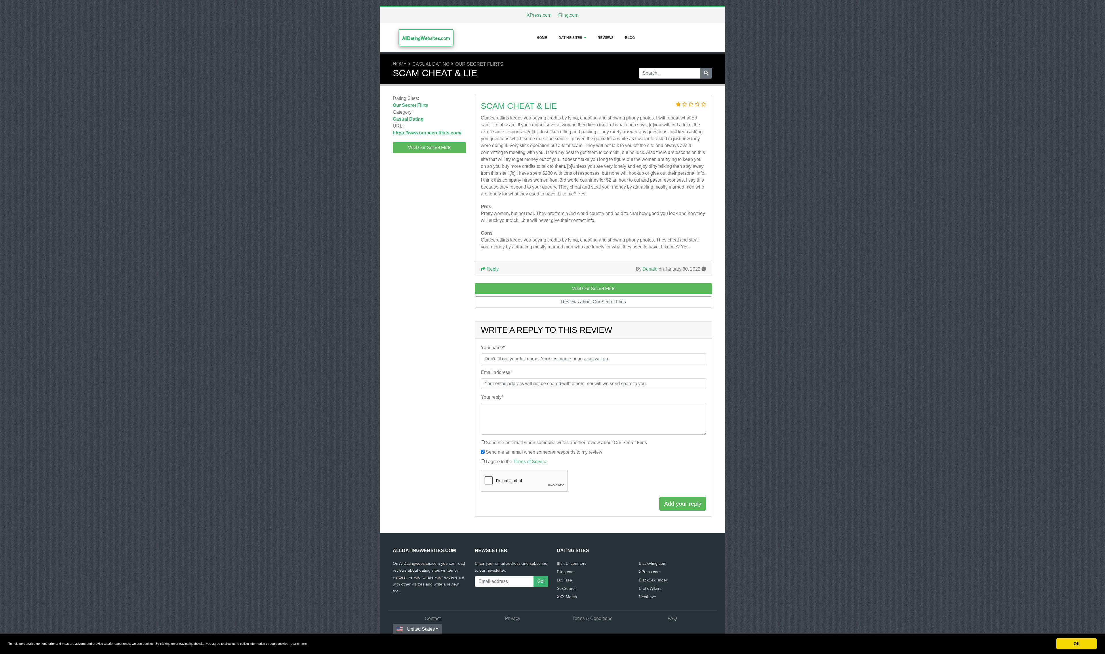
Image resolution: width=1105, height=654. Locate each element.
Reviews (606, 38)
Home (542, 38)
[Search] (706, 73)
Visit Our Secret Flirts (429, 147)
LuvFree (564, 580)
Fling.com (568, 15)
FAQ (672, 618)
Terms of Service (530, 461)
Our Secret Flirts (479, 64)
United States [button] (421, 629)
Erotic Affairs (650, 588)
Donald (650, 269)
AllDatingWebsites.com (426, 38)
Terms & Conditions (592, 618)
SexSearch (567, 588)
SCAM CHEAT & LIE (519, 106)
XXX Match (567, 596)
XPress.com (539, 15)
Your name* (493, 347)
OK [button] (1077, 643)
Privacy (512, 618)
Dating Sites (570, 38)
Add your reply (682, 504)
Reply (492, 269)
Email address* (496, 372)
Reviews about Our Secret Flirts (593, 301)
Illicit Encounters (571, 563)
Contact (433, 618)
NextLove (647, 596)
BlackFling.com (652, 563)
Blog (630, 38)
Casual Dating (430, 64)
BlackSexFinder (653, 580)
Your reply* (492, 397)
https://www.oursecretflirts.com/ (427, 132)
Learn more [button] (299, 643)
